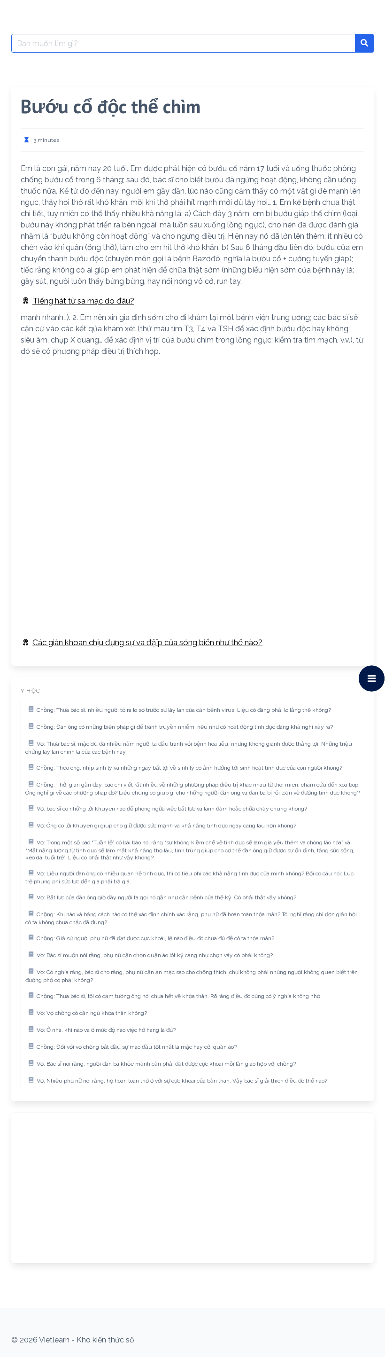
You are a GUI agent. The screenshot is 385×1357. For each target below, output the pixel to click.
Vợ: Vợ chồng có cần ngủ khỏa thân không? (92, 1013)
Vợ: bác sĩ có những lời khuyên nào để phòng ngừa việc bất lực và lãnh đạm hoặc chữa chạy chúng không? (172, 808)
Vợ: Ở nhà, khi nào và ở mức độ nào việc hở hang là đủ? (106, 1030)
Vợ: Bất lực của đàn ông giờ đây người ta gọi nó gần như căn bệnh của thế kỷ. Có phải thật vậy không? (166, 897)
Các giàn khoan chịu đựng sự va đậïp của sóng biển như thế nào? (147, 642)
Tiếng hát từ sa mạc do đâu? (83, 300)
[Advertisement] (192, 430)
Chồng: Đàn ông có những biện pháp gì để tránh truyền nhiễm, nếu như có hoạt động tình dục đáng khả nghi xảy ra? (185, 727)
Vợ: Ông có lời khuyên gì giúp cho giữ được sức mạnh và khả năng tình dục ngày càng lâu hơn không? (166, 825)
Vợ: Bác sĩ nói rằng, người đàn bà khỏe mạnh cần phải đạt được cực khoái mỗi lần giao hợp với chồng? (166, 1064)
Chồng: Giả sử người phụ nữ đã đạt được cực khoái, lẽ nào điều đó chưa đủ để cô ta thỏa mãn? (155, 938)
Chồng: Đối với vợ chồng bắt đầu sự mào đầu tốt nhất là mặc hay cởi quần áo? (137, 1047)
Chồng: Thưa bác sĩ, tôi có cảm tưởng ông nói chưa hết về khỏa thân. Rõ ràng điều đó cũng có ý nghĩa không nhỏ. (179, 996)
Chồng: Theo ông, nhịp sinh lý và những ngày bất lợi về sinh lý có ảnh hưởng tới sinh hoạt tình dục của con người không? (189, 767)
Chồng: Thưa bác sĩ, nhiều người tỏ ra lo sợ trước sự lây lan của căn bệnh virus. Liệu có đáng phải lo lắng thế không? (184, 710)
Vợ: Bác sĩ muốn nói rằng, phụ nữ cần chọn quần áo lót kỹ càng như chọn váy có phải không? (155, 955)
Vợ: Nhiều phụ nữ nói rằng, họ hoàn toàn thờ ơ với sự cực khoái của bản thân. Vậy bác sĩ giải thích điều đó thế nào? (182, 1080)
